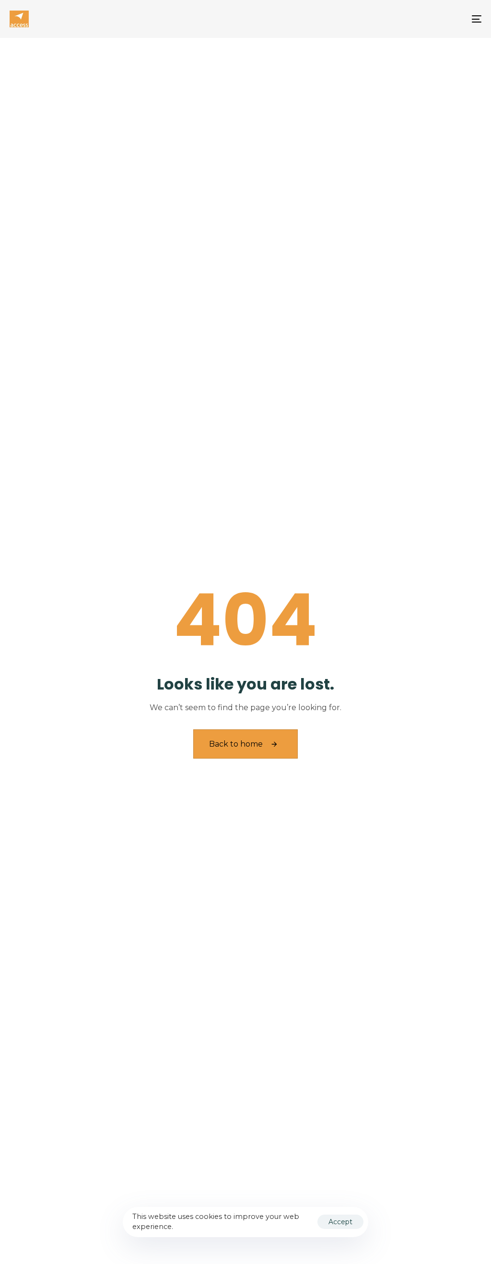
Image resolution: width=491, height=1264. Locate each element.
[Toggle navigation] (402, 19)
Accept (340, 1221)
